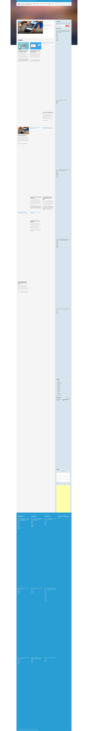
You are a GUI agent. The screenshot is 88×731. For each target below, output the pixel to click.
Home (18, 0)
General (59, 386)
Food (40, 3)
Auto (31, 3)
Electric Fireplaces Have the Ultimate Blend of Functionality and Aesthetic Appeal (64, 31)
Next (42, 29)
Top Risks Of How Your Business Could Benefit (29, 36)
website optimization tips (25, 60)
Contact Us (24, 0)
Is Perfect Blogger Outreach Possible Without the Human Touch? (22, 282)
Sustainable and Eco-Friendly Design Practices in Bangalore (66, 400)
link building (38, 60)
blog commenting (35, 59)
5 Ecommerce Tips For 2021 (22, 135)
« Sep (57, 483)
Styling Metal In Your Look (62, 100)
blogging (35, 60)
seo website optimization (21, 59)
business (46, 120)
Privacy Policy (29, 0)
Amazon (46, 206)
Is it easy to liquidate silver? (51, 657)
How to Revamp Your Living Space (64, 308)
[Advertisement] (44, 12)
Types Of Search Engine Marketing (48, 112)
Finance (59, 384)
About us (21, 0)
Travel (46, 3)
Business (34, 3)
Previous (18, 29)
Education (59, 383)
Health (43, 3)
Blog (35, 0)
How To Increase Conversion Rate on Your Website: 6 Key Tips (23, 51)
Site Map (32, 0)
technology (24, 143)
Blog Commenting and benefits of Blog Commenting (35, 51)
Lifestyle (38, 3)
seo (23, 291)
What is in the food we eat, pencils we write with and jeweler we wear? (52, 589)
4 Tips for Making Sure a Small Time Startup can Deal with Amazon (47, 198)
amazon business (50, 206)
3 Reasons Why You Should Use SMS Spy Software (35, 197)
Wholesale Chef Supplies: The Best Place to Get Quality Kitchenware (38, 519)
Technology (49, 3)
